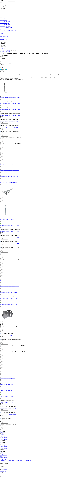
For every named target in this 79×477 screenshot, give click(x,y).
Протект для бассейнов (8, 460)
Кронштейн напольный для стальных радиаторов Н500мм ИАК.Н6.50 (10, 97)
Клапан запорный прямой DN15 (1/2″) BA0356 (6, 396)
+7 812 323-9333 (2, 12)
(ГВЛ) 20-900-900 (2, 445)
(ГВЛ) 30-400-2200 (2, 443)
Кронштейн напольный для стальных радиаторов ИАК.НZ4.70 (9, 121)
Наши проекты (14, 460)
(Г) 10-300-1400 (2, 456)
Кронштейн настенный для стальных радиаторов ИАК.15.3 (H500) (9, 249)
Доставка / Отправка (25, 460)
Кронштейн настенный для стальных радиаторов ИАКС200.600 (9, 176)
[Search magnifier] (1, 2)
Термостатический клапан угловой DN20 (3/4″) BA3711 (8, 414)
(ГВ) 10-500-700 (2, 454)
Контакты (29, 460)
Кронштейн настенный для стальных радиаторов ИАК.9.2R (8, 304)
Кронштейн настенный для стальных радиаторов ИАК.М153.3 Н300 (9, 231)
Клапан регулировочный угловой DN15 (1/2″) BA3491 (7, 372)
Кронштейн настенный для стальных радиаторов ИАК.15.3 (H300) (9, 280)
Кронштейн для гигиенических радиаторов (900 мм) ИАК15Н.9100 (9, 170)
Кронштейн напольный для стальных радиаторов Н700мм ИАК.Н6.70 (10, 109)
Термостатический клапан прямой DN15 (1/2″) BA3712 (8, 420)
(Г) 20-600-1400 (2, 434)
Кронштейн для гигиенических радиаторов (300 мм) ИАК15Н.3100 (9, 182)
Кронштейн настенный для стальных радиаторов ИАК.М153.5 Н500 (9, 243)
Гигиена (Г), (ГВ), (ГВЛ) (3, 435)
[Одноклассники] (2, 69)
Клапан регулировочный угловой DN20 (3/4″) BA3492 (7, 378)
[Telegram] (3, 69)
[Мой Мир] (6, 69)
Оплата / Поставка (19, 460)
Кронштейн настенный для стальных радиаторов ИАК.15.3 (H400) (9, 286)
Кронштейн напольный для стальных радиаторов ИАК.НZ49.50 (9, 127)
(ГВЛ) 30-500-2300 (2, 432)
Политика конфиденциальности (4, 468)
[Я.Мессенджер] (0, 69)
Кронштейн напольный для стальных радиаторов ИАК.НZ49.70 (9, 133)
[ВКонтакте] (1, 69)
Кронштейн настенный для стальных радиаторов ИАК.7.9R (8, 298)
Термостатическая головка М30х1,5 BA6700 (6, 335)
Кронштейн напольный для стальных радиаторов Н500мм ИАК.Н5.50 (10, 115)
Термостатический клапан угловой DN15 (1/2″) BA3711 (8, 408)
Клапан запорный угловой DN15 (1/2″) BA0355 (6, 384)
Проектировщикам (2, 460)
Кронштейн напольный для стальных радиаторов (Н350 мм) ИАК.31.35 (10, 139)
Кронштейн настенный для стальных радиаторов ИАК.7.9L (8, 292)
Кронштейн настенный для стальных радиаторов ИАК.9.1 (8, 322)
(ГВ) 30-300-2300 (2, 447)
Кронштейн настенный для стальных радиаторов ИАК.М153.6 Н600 (9, 219)
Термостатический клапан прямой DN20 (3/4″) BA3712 (8, 426)
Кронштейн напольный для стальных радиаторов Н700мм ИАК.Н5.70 (10, 103)
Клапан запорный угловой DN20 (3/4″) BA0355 (6, 390)
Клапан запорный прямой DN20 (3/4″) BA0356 (6, 402)
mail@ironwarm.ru (7, 12)
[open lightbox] (5, 51)
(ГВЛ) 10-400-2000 (2, 436)
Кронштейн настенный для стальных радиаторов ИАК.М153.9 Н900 (9, 225)
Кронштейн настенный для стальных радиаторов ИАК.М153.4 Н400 (9, 237)
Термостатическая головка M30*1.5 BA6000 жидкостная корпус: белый (10, 341)
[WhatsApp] (5, 69)
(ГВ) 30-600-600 (2, 452)
